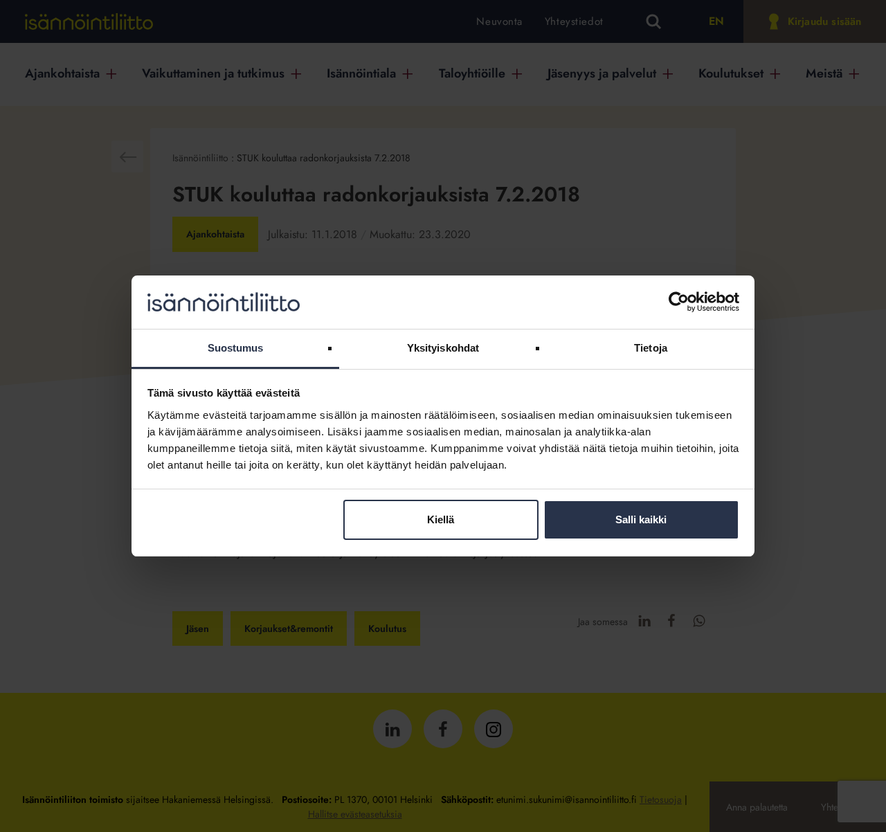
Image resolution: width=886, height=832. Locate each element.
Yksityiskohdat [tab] (443, 348)
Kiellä (440, 519)
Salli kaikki (641, 519)
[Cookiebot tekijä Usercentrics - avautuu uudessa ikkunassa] (678, 301)
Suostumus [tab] (236, 348)
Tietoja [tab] (650, 348)
